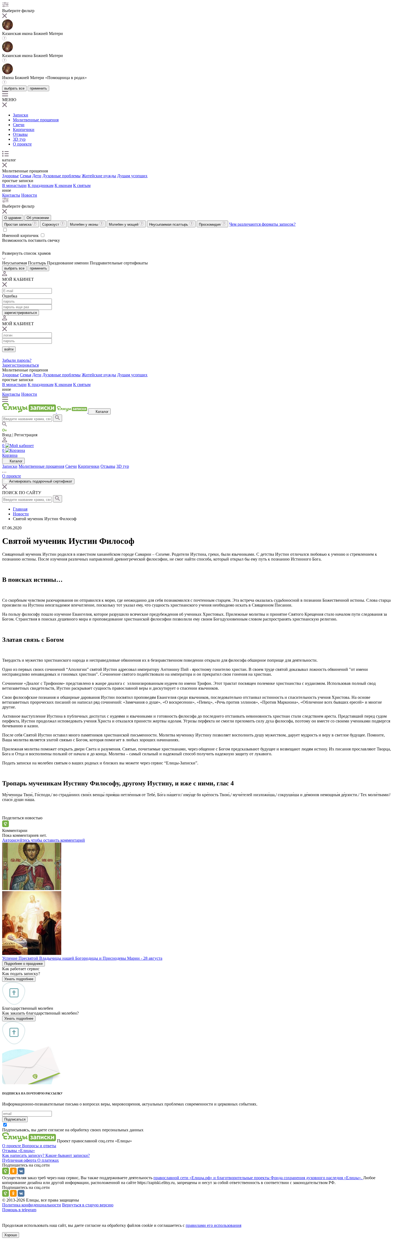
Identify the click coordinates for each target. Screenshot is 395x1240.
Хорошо (10, 1235)
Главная (20, 509)
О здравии (12, 218)
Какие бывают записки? (67, 1155)
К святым (82, 185)
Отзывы (20, 134)
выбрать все (14, 88)
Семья (25, 175)
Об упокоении (38, 218)
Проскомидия (210, 224)
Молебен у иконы (84, 224)
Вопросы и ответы (39, 1145)
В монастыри (14, 185)
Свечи (18, 124)
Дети (36, 175)
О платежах (48, 1160)
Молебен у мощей (124, 224)
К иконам (63, 185)
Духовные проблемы (61, 175)
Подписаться (15, 1119)
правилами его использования (213, 1225)
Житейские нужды (99, 175)
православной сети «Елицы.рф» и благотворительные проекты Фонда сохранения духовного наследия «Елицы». (258, 1177)
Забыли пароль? (16, 360)
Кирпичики (23, 129)
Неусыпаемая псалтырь (169, 224)
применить (38, 88)
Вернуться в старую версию (87, 1205)
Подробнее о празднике (23, 964)
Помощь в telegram (19, 1209)
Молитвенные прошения (36, 120)
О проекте (22, 144)
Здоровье (10, 175)
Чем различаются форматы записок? (262, 224)
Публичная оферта (19, 1160)
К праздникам (40, 185)
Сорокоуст (51, 224)
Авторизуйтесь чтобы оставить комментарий (43, 840)
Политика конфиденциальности (31, 1205)
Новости (29, 195)
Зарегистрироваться (20, 365)
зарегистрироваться (20, 313)
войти (8, 349)
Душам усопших (132, 175)
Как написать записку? (23, 1155)
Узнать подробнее (18, 979)
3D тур (19, 139)
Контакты (11, 195)
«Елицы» (26, 1150)
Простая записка (18, 224)
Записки (20, 115)
